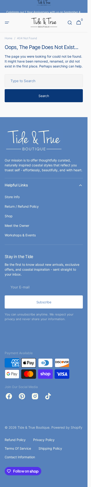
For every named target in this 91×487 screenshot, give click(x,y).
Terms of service (18, 448)
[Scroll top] (82, 481)
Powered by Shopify (66, 427)
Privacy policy (44, 440)
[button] (7, 23)
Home (8, 38)
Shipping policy (50, 448)
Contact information (20, 457)
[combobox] (44, 80)
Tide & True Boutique (33, 427)
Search (43, 96)
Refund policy (15, 440)
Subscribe (43, 302)
